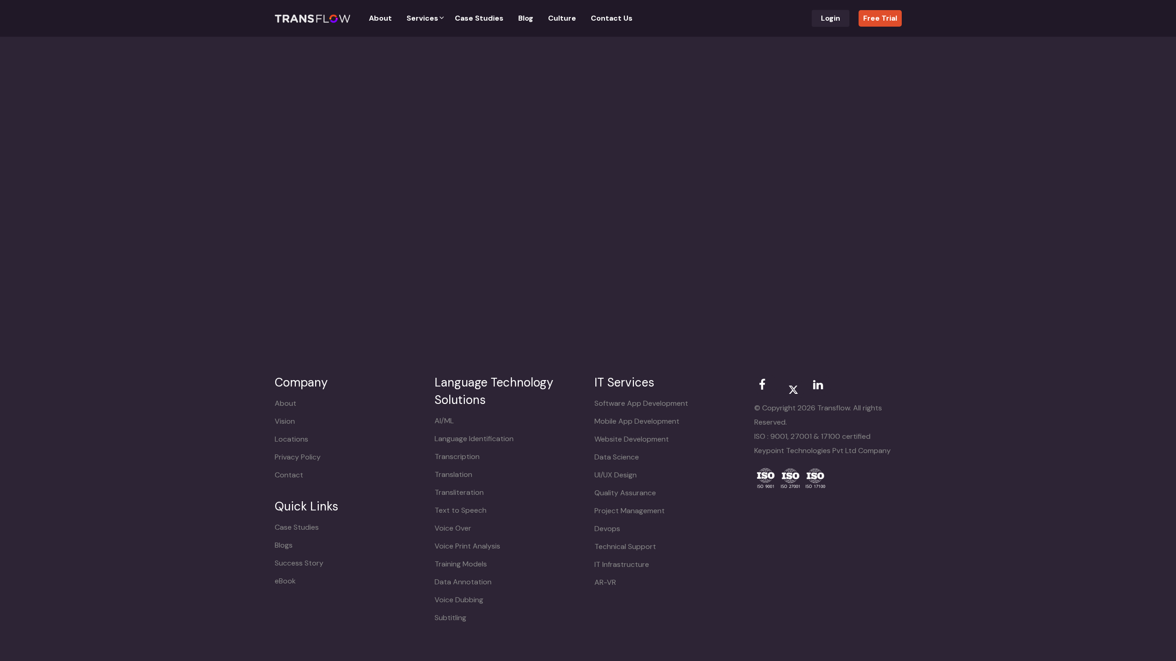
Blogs (284, 545)
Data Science (616, 457)
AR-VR (605, 582)
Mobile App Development (636, 421)
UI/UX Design (615, 475)
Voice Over (453, 528)
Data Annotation (463, 582)
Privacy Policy (298, 457)
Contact (289, 475)
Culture (562, 18)
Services (422, 18)
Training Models (461, 564)
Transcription (457, 456)
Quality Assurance (625, 493)
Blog (525, 18)
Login (830, 18)
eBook (285, 581)
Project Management (629, 510)
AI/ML (444, 421)
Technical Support (625, 546)
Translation (453, 474)
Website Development (631, 439)
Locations (291, 439)
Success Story (299, 563)
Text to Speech (460, 510)
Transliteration (459, 492)
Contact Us (612, 18)
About (380, 18)
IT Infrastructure (621, 564)
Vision (285, 421)
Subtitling (450, 617)
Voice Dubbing (459, 600)
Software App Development (641, 403)
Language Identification (474, 438)
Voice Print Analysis (467, 546)
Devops (607, 528)
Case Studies (479, 18)
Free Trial (880, 18)
